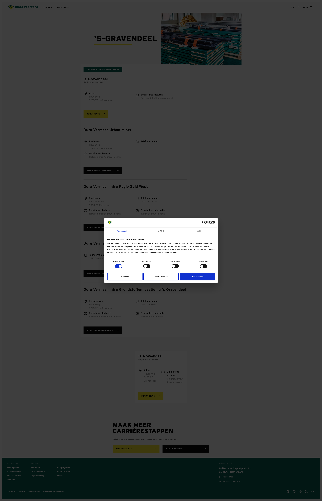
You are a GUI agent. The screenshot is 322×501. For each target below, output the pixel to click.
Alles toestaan (197, 277)
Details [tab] (161, 231)
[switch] (146, 266)
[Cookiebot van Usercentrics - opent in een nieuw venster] (204, 222)
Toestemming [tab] (123, 231)
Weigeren (125, 277)
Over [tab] (199, 231)
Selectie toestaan (161, 277)
